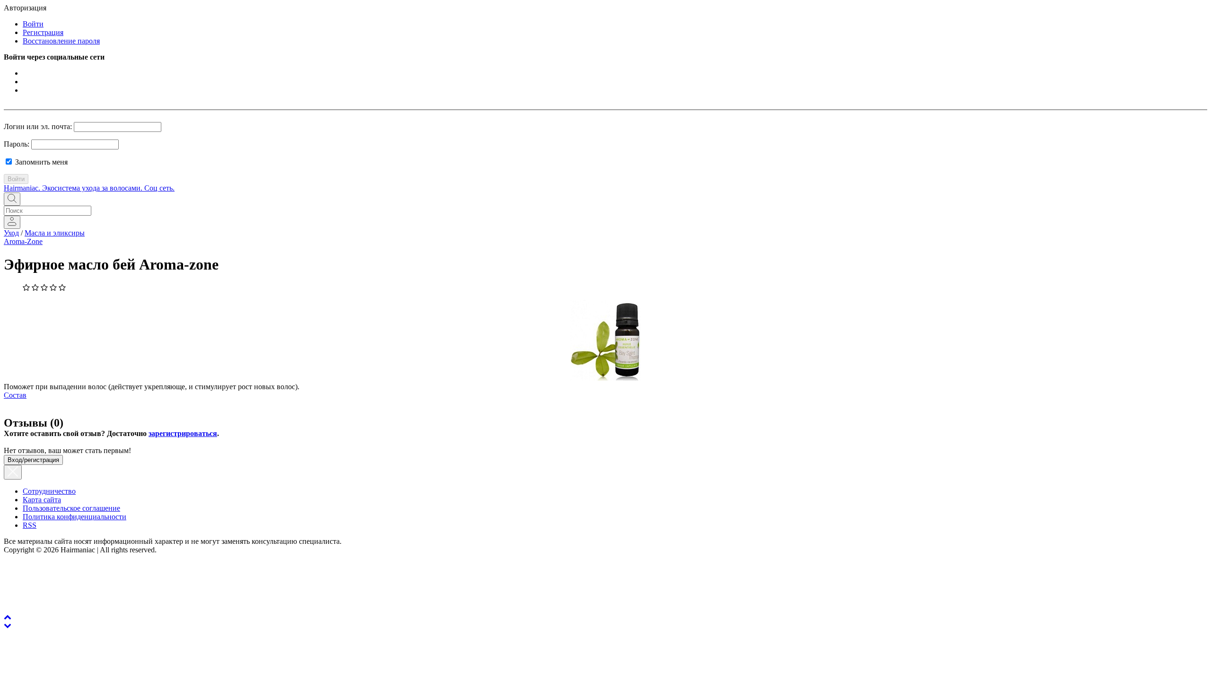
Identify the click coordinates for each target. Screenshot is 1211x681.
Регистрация (43, 32)
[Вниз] (7, 625)
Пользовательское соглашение (71, 508)
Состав (15, 395)
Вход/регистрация (33, 459)
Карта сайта (42, 500)
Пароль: (16, 144)
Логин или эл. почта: (38, 126)
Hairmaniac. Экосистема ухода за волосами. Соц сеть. (89, 188)
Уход (11, 233)
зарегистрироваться (183, 433)
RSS (29, 525)
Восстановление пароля (61, 41)
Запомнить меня (40, 162)
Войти (33, 24)
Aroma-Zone (23, 241)
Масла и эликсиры (55, 233)
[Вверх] (7, 617)
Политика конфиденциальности (74, 517)
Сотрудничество (49, 491)
